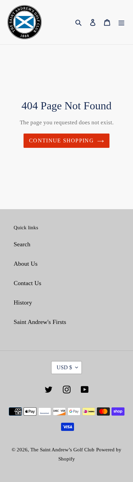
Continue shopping (61, 140)
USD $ (64, 367)
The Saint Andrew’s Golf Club (62, 449)
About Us (26, 263)
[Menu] (121, 22)
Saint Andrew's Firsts (40, 321)
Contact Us (27, 283)
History (23, 302)
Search (22, 244)
